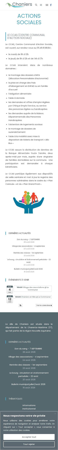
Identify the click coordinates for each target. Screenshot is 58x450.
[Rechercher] (36, 5)
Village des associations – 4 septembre (28, 246)
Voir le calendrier (43, 305)
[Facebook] (51, 5)
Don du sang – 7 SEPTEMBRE (28, 239)
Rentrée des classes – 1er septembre (28, 253)
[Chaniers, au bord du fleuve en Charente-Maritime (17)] (18, 5)
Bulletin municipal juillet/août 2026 (28, 269)
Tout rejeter (29, 444)
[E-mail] (47, 5)
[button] (20, 305)
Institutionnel (29, 408)
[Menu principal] (41, 5)
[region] (29, 430)
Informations (29, 405)
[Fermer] (55, 413)
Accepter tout (29, 437)
